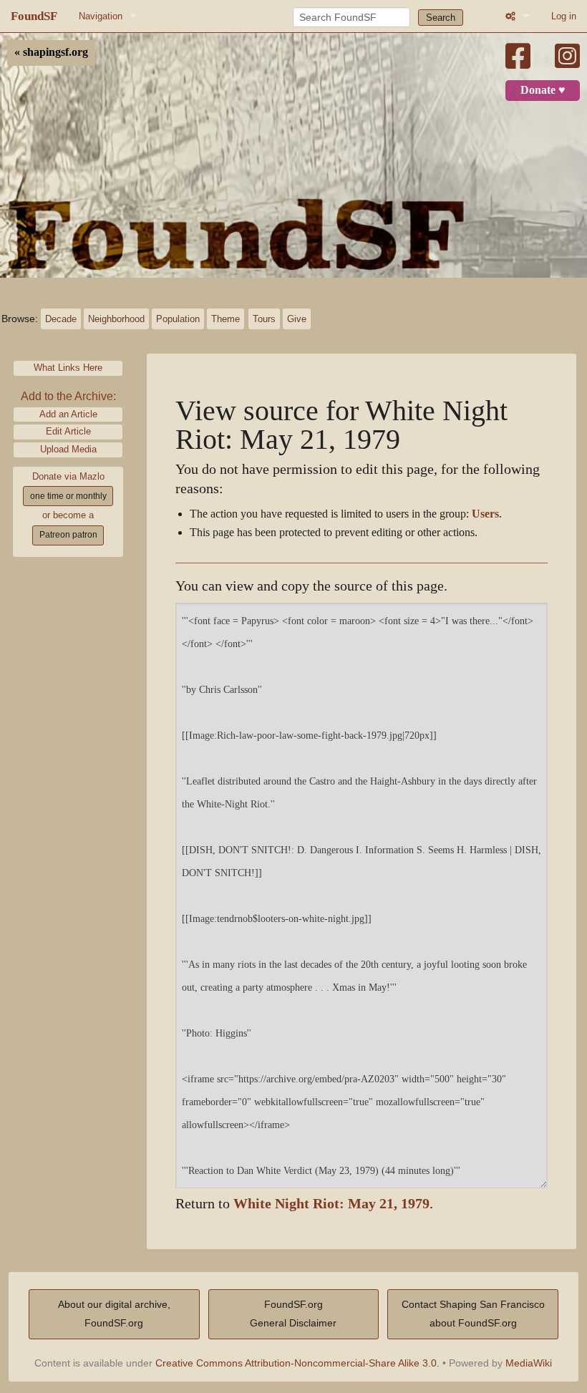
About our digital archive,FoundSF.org (114, 1314)
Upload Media (68, 449)
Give (296, 319)
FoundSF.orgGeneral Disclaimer (293, 1314)
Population (178, 319)
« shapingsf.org (51, 52)
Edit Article (68, 431)
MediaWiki (528, 1363)
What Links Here (68, 367)
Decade (61, 319)
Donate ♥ (543, 90)
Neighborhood (116, 319)
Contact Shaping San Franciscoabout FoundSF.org (473, 1314)
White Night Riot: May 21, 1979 (331, 1203)
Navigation (100, 16)
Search (440, 17)
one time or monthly (68, 496)
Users (485, 514)
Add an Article (68, 414)
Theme (225, 319)
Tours (264, 319)
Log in (563, 16)
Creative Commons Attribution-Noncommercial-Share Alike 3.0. (297, 1363)
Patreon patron (68, 534)
